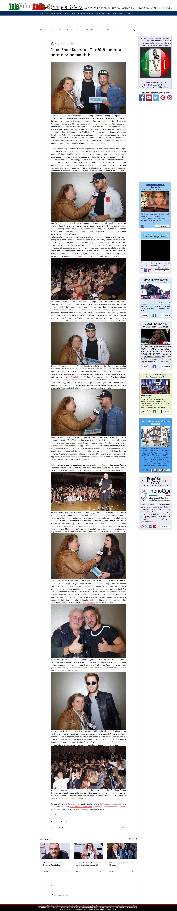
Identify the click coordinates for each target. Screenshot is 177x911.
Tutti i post (43, 30)
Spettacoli (80, 30)
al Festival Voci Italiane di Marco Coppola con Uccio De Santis (53, 864)
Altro (115, 30)
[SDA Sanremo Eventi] (154, 315)
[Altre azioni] (125, 44)
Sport (108, 30)
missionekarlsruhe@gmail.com (157, 407)
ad (157, 327)
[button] (134, 30)
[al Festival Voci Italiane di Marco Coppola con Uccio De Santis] (55, 851)
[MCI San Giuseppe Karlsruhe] (154, 411)
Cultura (61, 30)
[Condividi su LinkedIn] (62, 821)
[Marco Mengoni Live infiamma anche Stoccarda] (122, 851)
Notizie (53, 30)
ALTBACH (163, 327)
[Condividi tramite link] (67, 821)
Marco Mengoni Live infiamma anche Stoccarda (121, 864)
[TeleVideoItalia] (142, 97)
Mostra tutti (133, 839)
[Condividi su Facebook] (52, 821)
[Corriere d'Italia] (145, 270)
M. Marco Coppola (152, 356)
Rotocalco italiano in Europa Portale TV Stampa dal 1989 (120, 7)
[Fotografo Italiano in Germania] (142, 226)
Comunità (70, 30)
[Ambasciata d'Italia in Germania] (147, 470)
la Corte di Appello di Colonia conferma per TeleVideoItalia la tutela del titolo (88, 864)
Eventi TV (89, 30)
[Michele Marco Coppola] (154, 366)
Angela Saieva (67, 7)
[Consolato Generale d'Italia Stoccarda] (143, 470)
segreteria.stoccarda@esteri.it (155, 466)
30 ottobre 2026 (149, 327)
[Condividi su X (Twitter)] (57, 821)
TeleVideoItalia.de (165, 8)
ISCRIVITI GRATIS (147, 38)
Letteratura (100, 30)
